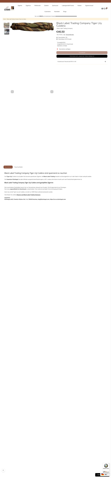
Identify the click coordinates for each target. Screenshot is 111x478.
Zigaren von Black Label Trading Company (28, 195)
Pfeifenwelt (37, 5)
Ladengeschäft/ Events (68, 5)
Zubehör (46, 5)
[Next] (51, 91)
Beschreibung (8, 167)
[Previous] (12, 91)
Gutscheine (48, 11)
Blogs (64, 11)
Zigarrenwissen (89, 5)
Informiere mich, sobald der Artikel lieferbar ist (82, 56)
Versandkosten (70, 34)
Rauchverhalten (18, 167)
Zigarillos (28, 5)
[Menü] (108, 464)
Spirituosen (55, 5)
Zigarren (20, 5)
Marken (79, 5)
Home (4, 19)
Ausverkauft (82, 52)
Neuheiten (57, 11)
